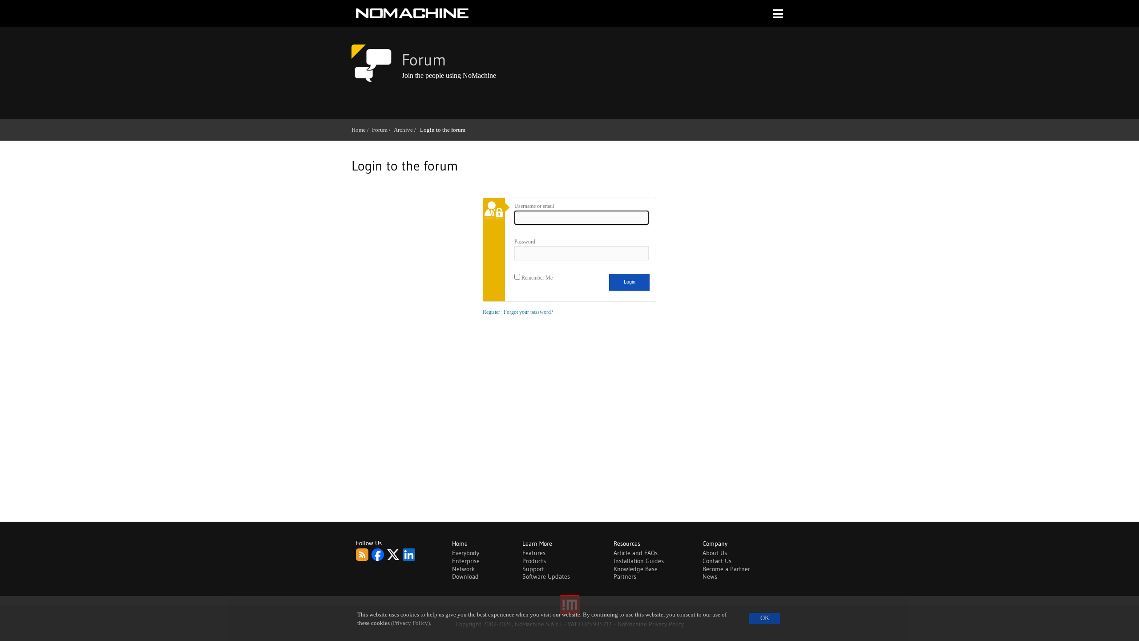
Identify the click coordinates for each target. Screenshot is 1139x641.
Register (491, 312)
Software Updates (546, 576)
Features (533, 553)
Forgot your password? (528, 312)
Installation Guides (639, 561)
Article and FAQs (636, 553)
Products (534, 561)
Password (524, 242)
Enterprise (466, 561)
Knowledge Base (636, 569)
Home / (361, 129)
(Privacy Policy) (410, 623)
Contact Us (717, 561)
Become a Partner (726, 569)
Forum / (383, 129)
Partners (625, 576)
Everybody (465, 553)
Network (463, 569)
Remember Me (536, 278)
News (710, 576)
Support (533, 569)
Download (465, 576)
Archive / (406, 129)
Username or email (534, 206)
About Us (715, 553)
